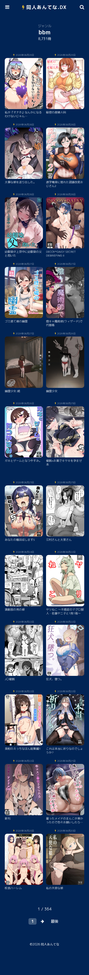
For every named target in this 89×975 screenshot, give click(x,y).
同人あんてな (50, 944)
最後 (54, 921)
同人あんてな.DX (46, 7)
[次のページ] (42, 921)
